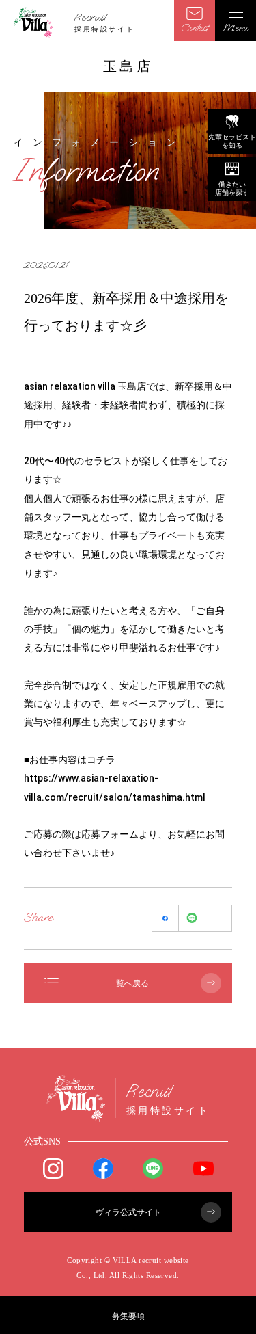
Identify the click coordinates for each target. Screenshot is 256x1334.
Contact (194, 27)
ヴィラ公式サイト (128, 1212)
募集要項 (128, 1316)
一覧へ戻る (128, 983)
